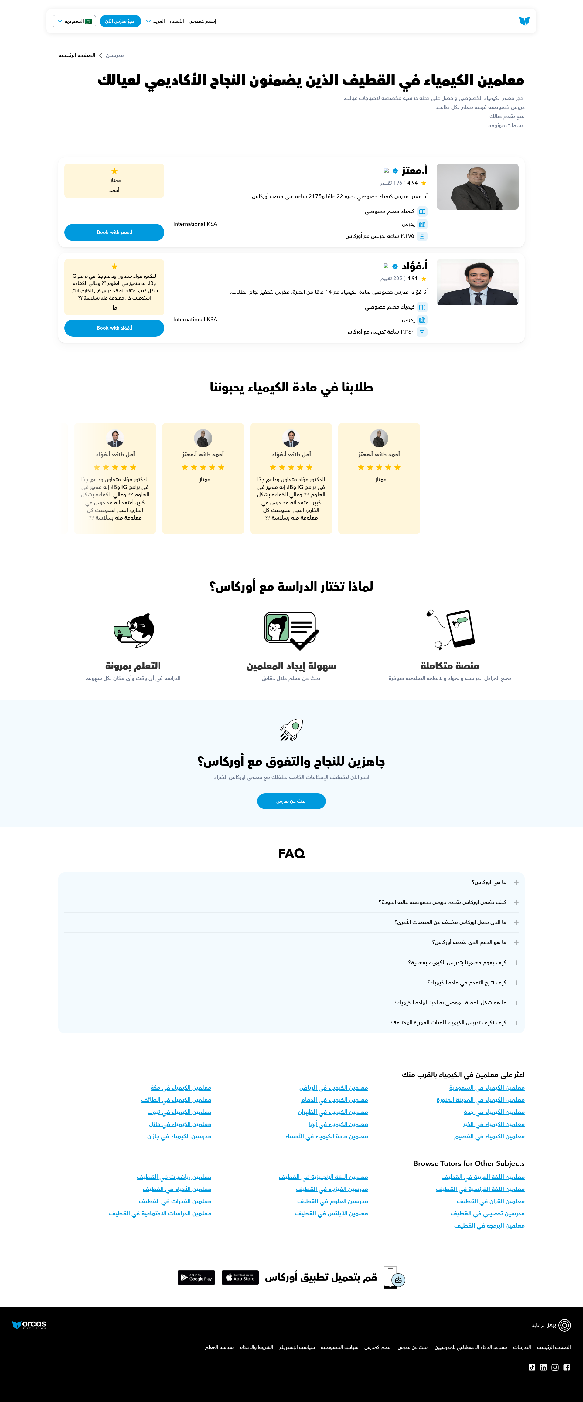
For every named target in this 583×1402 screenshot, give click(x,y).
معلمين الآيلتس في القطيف (331, 1213)
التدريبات (522, 1347)
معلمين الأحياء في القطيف (177, 1189)
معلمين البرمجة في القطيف (489, 1226)
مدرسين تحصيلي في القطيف (488, 1213)
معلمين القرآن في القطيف (491, 1201)
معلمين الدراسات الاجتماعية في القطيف (160, 1213)
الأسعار (177, 21)
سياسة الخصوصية (339, 1347)
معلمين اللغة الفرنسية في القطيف (480, 1189)
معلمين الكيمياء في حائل (180, 1124)
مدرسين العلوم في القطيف (332, 1201)
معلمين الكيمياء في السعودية (487, 1088)
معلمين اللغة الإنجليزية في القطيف (323, 1177)
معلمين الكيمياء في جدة (494, 1112)
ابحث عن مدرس (413, 1347)
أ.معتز (415, 171)
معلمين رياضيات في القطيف (174, 1177)
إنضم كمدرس (202, 21)
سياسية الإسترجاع (297, 1347)
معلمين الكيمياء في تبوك (179, 1112)
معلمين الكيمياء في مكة (181, 1088)
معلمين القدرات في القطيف (175, 1201)
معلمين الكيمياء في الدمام (334, 1100)
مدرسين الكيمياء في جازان (179, 1136)
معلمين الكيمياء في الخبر (494, 1124)
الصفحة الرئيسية (76, 55)
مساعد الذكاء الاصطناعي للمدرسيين (471, 1347)
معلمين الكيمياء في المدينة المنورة (481, 1100)
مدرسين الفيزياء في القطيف (332, 1189)
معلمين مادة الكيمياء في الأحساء (326, 1136)
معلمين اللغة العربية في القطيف (483, 1177)
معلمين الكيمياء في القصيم (489, 1136)
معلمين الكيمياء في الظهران (333, 1112)
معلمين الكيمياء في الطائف (176, 1100)
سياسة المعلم (219, 1347)
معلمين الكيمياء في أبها (338, 1124)
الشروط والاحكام (256, 1347)
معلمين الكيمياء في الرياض (333, 1088)
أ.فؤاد (415, 266)
